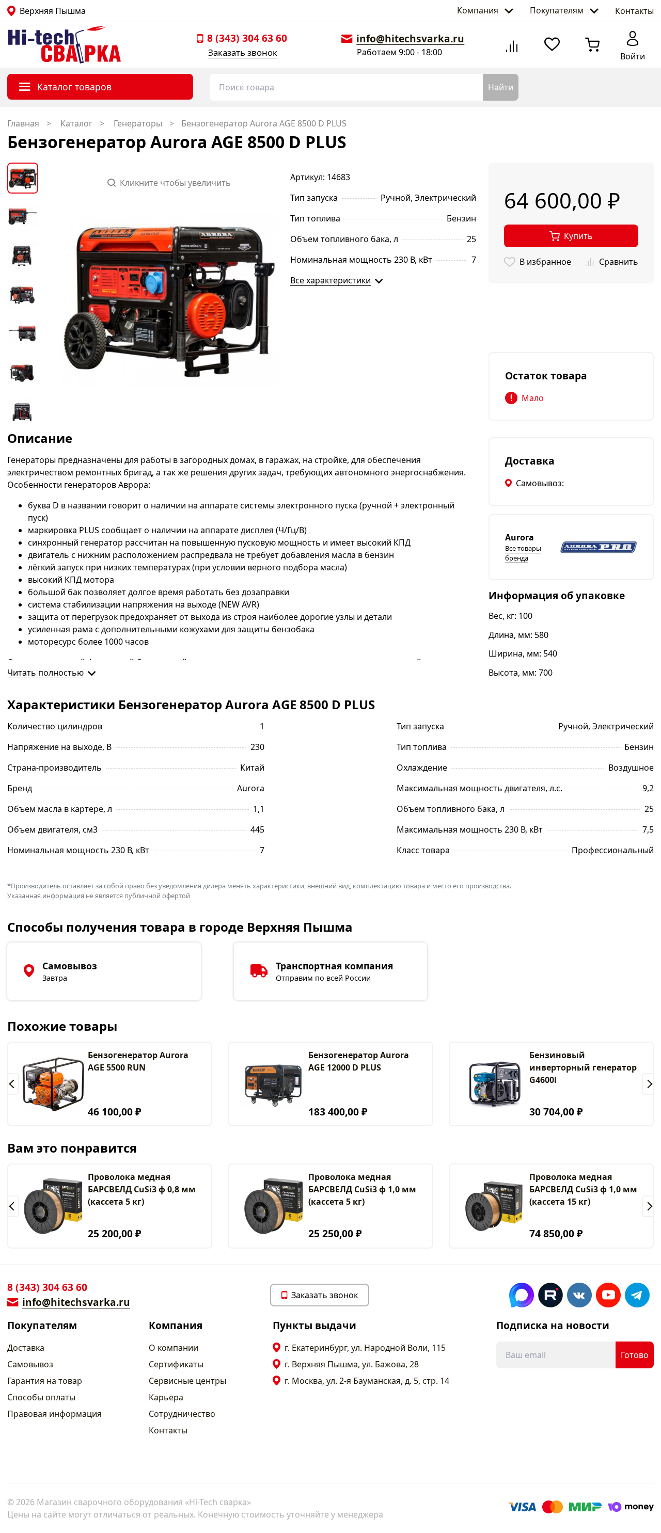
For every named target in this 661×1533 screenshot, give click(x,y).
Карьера (166, 1397)
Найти (500, 87)
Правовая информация (54, 1413)
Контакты (634, 11)
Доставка (25, 1347)
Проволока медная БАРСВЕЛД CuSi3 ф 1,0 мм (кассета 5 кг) (362, 1189)
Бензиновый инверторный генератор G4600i (583, 1067)
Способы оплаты (41, 1397)
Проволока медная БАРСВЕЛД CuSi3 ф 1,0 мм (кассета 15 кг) (583, 1189)
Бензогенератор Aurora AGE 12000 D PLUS (358, 1061)
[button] (13, 1084)
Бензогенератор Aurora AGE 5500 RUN (138, 1061)
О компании (173, 1347)
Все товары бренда (523, 553)
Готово (635, 1355)
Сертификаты (176, 1364)
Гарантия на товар (44, 1380)
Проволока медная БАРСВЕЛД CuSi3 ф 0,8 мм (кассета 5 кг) (142, 1189)
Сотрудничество (182, 1413)
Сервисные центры (187, 1380)
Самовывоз (30, 1364)
